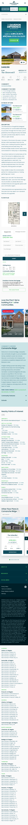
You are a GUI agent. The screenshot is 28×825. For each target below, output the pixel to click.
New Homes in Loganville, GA (9, 716)
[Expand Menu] (17, 14)
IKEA (2, 459)
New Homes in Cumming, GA (9, 709)
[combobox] (6, 514)
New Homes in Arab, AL (7, 662)
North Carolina (6, 727)
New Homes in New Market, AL (9, 682)
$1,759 (12, 542)
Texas (3, 773)
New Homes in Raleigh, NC (8, 753)
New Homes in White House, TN (10, 771)
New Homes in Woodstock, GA (9, 720)
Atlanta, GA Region (6, 702)
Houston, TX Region (7, 788)
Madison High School (7, 501)
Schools (4, 400)
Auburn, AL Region (6, 650)
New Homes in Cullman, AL (8, 666)
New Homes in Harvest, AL (8, 673)
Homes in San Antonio (6, 19)
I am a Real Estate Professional (12, 255)
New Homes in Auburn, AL (8, 652)
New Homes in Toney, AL (8, 687)
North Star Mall (5, 464)
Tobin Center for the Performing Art (10, 428)
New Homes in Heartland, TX (9, 779)
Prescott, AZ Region (7, 692)
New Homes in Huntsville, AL (9, 676)
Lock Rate (13, 40)
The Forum (4, 439)
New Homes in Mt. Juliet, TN (9, 769)
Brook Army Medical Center (9, 484)
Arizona (3, 690)
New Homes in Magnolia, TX (9, 802)
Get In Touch (22, 9)
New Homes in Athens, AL (8, 664)
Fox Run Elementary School (9, 499)
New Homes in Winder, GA (8, 718)
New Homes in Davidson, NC (9, 735)
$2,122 (20, 72)
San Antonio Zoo (6, 446)
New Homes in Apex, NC (8, 745)
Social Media (5, 580)
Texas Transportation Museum (10, 442)
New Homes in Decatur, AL (8, 667)
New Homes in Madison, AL (8, 678)
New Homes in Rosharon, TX (9, 803)
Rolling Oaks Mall (6, 457)
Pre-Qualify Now (14, 290)
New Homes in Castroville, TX (9, 812)
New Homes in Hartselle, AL (9, 671)
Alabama (4, 648)
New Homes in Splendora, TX (9, 805)
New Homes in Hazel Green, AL (9, 674)
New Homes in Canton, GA (8, 706)
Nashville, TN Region (7, 764)
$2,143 (17, 118)
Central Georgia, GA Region (9, 723)
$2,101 (17, 109)
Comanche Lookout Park (8, 489)
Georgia (4, 700)
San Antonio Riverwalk (7, 451)
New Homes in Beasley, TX (8, 789)
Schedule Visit (14, 9)
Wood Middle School (7, 497)
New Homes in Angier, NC (8, 743)
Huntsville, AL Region (7, 660)
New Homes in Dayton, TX (8, 796)
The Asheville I (13, 535)
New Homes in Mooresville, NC (9, 736)
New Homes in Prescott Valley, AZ (10, 697)
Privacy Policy (4, 586)
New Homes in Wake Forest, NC (10, 755)
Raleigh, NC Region (6, 739)
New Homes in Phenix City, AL (9, 657)
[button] (20, 72)
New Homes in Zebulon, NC (8, 759)
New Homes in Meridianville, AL (9, 680)
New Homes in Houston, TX (8, 798)
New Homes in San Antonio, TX (9, 819)
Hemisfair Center (6, 434)
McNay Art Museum (6, 425)
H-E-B (3, 463)
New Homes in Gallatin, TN (8, 765)
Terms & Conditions (6, 589)
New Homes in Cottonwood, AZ (10, 694)
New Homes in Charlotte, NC (9, 733)
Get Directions (5, 9)
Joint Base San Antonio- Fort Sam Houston (10, 473)
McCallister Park (6, 491)
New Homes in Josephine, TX (9, 781)
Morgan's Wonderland (7, 440)
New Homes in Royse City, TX (9, 783)
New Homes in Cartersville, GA (9, 707)
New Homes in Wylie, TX (8, 785)
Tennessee (4, 761)
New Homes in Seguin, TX (8, 820)
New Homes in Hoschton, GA (9, 713)
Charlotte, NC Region (7, 729)
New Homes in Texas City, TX (9, 807)
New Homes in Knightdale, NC (9, 750)
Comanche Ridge (17, 19)
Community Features (8, 396)
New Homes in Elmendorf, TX (9, 817)
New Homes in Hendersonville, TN (10, 767)
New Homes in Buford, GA (8, 704)
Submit (14, 258)
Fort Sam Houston (6, 478)
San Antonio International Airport (10, 420)
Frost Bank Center (6, 447)
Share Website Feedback (7, 591)
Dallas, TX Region (6, 776)
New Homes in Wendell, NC (8, 757)
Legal (4, 262)
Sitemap (3, 593)
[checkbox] (3, 255)
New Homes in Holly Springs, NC (10, 748)
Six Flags (3, 453)
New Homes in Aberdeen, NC (9, 741)
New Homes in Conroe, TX (8, 793)
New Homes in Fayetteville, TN (9, 669)
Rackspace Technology (8, 471)
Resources (4, 573)
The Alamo (4, 432)
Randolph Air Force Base (8, 469)
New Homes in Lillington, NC (9, 752)
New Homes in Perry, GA (8, 724)
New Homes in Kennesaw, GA (9, 714)
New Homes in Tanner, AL (8, 685)
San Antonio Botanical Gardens (10, 444)
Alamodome (4, 449)
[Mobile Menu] (25, 3)
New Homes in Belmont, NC (9, 731)
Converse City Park (6, 493)
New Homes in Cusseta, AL (8, 654)
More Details (12, 552)
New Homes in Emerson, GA (9, 711)
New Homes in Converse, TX (9, 815)
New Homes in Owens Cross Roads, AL (12, 683)
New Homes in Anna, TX (8, 778)
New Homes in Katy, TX (7, 800)
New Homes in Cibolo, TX (8, 813)
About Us (4, 567)
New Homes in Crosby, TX (8, 795)
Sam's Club (4, 461)
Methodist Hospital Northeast (9, 483)
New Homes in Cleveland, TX (9, 791)
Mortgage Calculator (20, 231)
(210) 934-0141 (8, 237)
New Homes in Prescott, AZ (9, 695)
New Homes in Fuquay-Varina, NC (10, 746)
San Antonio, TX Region (8, 810)
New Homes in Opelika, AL (8, 656)
